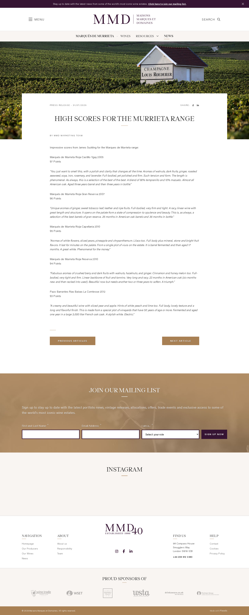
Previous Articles (72, 340)
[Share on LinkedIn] (197, 105)
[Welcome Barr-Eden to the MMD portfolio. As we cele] (38, 490)
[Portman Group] (208, 593)
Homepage (28, 543)
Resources (145, 36)
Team (60, 553)
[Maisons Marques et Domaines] (124, 19)
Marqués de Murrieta (95, 36)
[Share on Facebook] (193, 105)
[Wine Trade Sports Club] (41, 593)
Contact (214, 543)
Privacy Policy (217, 553)
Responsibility (64, 548)
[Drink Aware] (175, 593)
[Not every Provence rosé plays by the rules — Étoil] (73, 490)
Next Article (180, 340)
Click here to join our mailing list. (167, 3)
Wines (125, 36)
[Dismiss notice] (243, 4)
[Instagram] (117, 551)
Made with (218, 610)
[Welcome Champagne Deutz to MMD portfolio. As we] (211, 490)
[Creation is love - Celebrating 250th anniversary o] (177, 490)
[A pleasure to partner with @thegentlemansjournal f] (142, 490)
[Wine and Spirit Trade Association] (141, 593)
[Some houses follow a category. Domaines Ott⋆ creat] (107, 490)
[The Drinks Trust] (108, 593)
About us (62, 543)
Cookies (214, 548)
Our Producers (30, 548)
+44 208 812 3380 (183, 556)
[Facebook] (124, 551)
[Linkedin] (131, 551)
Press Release (60, 105)
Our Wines (27, 553)
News (168, 36)
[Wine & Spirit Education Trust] (74, 593)
